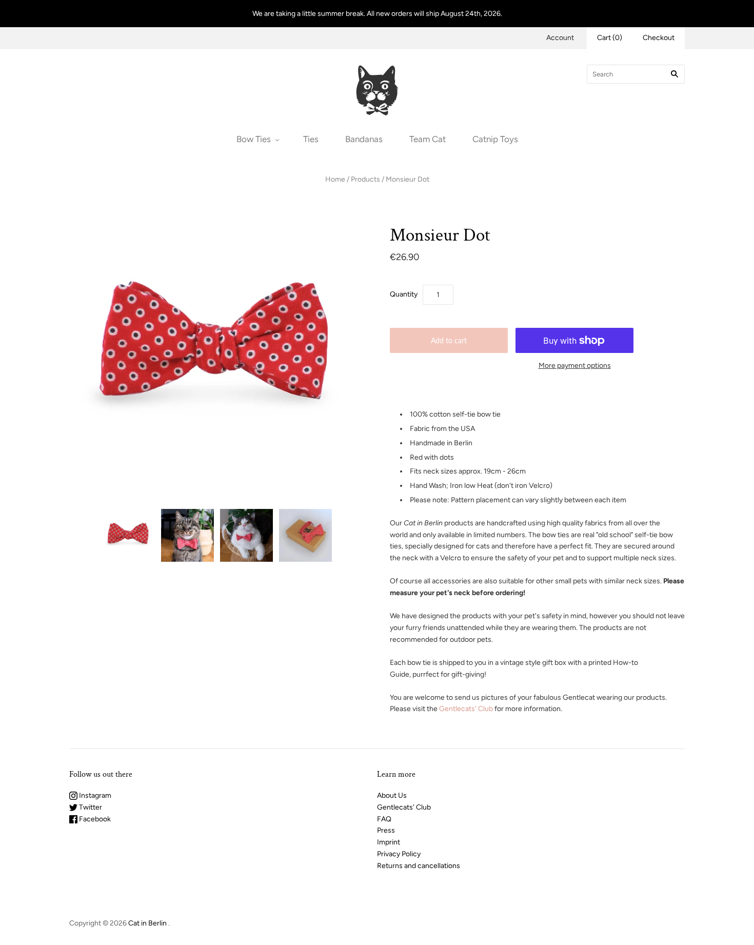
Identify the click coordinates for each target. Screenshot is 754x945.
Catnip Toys (495, 139)
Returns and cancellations (418, 865)
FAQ (384, 819)
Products (365, 179)
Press (386, 830)
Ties (311, 139)
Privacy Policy (399, 854)
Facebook (94, 819)
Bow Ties (253, 139)
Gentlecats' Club (466, 708)
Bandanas (364, 139)
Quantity (404, 294)
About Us (392, 795)
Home (335, 179)
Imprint (388, 842)
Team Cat (427, 139)
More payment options (575, 365)
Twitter (89, 807)
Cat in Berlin (147, 923)
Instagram (94, 795)
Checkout (658, 37)
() (609, 37)
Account (560, 37)
